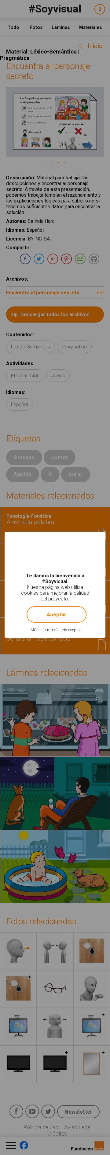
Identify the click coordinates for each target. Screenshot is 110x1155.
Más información (45, 630)
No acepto (70, 630)
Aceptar (56, 614)
